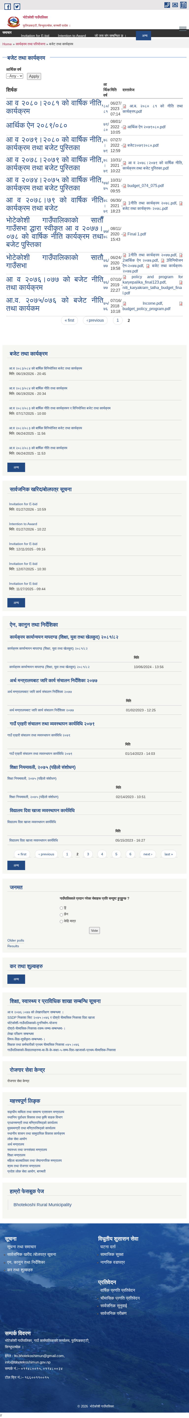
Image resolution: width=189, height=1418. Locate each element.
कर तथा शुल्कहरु (20, 1270)
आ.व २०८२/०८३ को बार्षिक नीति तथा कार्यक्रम (38, 448)
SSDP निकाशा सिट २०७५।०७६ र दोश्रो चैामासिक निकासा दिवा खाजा (51, 1017)
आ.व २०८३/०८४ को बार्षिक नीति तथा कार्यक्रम (38, 388)
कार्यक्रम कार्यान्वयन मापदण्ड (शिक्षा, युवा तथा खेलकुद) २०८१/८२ (64, 637)
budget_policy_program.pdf (146, 309)
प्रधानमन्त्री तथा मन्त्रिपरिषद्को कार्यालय (32, 1123)
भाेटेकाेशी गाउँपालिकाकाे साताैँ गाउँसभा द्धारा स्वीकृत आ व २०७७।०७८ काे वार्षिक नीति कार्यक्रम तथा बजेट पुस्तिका (54, 232)
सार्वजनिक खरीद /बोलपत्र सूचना (31, 1254)
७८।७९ (105, 145)
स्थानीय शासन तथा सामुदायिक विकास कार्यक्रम (36, 1133)
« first (69, 320)
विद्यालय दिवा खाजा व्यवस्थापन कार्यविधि (42, 810)
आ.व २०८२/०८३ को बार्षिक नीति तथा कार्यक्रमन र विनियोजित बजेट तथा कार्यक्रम (59, 408)
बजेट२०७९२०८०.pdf (142, 145)
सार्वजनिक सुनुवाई (113, 1305)
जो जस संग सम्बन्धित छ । (98, 36)
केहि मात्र (70, 921)
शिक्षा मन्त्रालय (16, 1155)
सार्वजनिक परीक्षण (113, 1313)
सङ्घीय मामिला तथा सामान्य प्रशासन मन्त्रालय (35, 1112)
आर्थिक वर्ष (13, 69)
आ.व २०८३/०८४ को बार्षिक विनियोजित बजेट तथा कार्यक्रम (45, 368)
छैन (66, 914)
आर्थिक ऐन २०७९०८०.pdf (146, 127)
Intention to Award (59, 36)
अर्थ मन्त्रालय (15, 1144)
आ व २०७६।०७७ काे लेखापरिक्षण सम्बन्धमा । (35, 1012)
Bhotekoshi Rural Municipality (43, 1204)
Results (13, 946)
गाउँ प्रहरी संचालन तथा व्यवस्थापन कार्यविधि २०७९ (52, 723)
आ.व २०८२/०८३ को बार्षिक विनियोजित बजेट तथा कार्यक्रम (45, 428)
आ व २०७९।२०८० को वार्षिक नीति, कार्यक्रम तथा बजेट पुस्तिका (54, 143)
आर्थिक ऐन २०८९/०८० (36, 125)
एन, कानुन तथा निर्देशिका (26, 1262)
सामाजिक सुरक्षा (112, 1254)
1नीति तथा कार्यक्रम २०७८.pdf (152, 203)
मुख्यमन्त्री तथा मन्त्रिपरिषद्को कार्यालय (31, 1128)
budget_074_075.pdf (145, 186)
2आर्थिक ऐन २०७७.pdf (140, 260)
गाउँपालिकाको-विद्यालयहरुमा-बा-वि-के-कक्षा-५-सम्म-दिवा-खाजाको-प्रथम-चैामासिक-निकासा (61, 1050)
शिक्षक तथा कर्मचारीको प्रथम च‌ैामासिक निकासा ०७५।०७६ (43, 1044)
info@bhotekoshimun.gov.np (27, 1362)
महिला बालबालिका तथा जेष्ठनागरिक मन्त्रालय (34, 1160)
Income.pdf (152, 303)
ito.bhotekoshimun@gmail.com (39, 1356)
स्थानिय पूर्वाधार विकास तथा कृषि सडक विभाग (35, 1117)
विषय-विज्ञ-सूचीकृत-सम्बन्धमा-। (26, 1039)
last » (169, 854)
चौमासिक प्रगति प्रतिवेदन (120, 1298)
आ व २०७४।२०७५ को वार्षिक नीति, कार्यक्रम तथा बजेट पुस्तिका (54, 184)
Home (7, 44)
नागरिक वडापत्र (112, 1262)
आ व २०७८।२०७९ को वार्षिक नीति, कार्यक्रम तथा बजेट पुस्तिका (54, 164)
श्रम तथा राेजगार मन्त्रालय (23, 1166)
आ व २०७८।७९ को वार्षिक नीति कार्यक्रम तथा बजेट (54, 204)
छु (65, 907)
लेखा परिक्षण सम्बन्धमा (20, 1034)
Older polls (15, 940)
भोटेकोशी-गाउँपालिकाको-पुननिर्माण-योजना (32, 1023)
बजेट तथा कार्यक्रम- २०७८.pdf (145, 208)
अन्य (132, 36)
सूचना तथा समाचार (21, 1247)
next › (147, 854)
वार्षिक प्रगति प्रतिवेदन (117, 1290)
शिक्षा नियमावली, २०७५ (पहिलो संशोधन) (43, 767)
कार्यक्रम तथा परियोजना (30, 44)
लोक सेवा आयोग (17, 1139)
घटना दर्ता (108, 1247)
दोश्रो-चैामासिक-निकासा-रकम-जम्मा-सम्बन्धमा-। (36, 1028)
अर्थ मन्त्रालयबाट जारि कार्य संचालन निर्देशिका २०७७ (53, 680)
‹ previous (95, 320)
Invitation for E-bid (22, 36)
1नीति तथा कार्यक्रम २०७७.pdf (152, 255)
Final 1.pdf (136, 234)
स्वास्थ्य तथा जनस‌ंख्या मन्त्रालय (27, 1150)
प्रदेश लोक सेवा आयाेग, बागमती (26, 1171)
